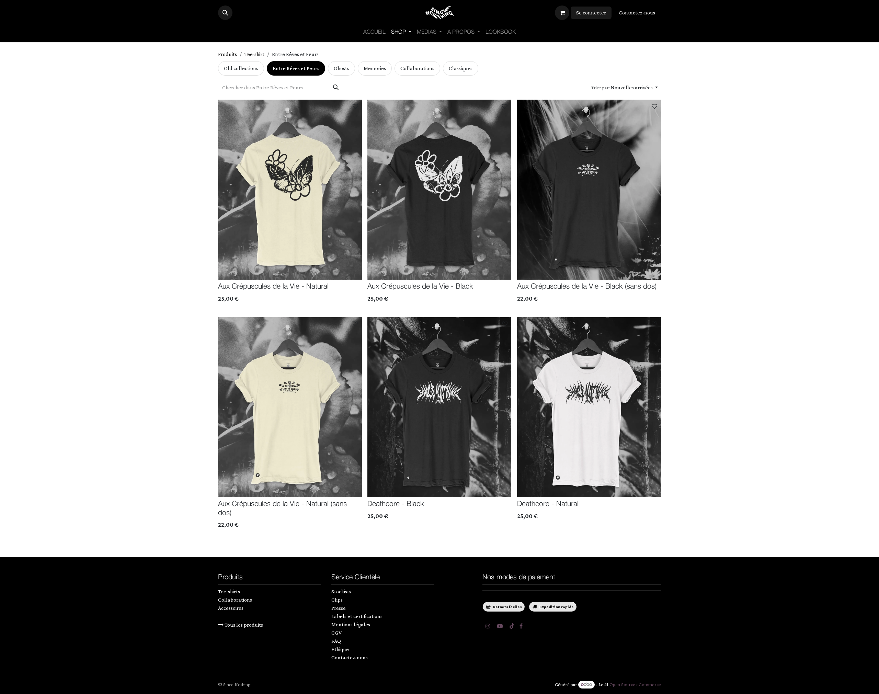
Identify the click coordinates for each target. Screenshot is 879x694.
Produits (227, 54)
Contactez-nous (637, 12)
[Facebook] (521, 626)
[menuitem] (374, 32)
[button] (225, 12)
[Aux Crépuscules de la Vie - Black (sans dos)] (589, 190)
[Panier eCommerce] (562, 12)
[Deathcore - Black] (439, 407)
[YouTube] (499, 625)
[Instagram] (487, 625)
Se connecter (591, 12)
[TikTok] (511, 625)
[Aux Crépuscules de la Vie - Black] (439, 190)
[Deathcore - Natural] (589, 407)
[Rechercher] (335, 87)
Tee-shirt (254, 54)
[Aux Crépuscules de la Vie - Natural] (290, 190)
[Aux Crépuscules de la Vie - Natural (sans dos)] (290, 407)
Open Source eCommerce (635, 684)
